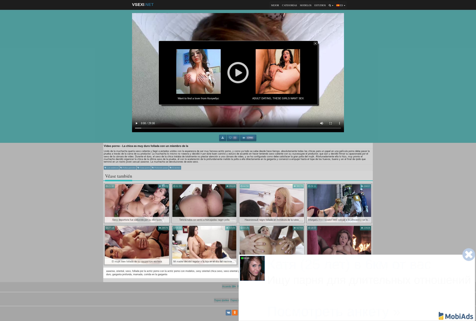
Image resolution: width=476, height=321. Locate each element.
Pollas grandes (129, 168)
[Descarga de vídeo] (222, 138)
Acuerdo (229, 286)
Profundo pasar (161, 168)
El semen (176, 168)
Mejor (275, 5)
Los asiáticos (112, 168)
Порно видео (237, 300)
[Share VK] (228, 312)
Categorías (289, 5)
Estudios (320, 5)
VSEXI (143, 4)
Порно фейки (221, 300)
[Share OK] (235, 312)
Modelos (305, 5)
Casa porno (144, 168)
